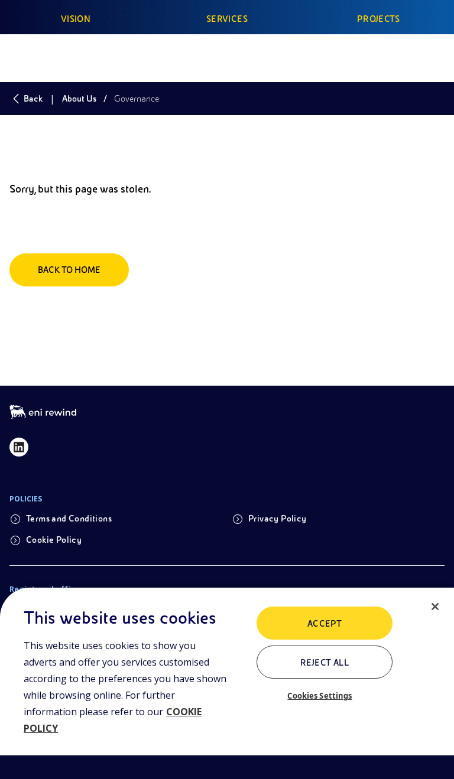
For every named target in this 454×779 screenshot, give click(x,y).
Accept (324, 623)
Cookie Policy (54, 540)
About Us (79, 98)
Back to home (69, 270)
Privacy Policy (277, 518)
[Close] (435, 607)
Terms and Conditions (69, 518)
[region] (227, 683)
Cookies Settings (319, 695)
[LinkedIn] (18, 447)
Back (33, 98)
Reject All (324, 662)
